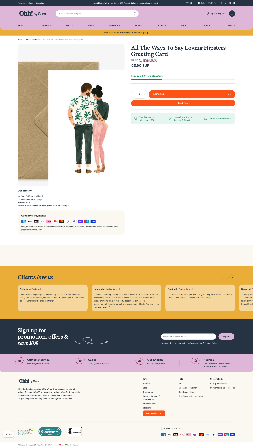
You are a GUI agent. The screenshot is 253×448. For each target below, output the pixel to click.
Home (20, 39)
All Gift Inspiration (33, 39)
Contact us (40, 3)
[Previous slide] (225, 277)
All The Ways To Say (148, 60)
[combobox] (97, 13)
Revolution (74, 445)
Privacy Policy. (211, 343)
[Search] (135, 13)
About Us (21, 3)
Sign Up (226, 336)
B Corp (30, 3)
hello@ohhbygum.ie (156, 364)
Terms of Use (196, 343)
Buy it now (183, 103)
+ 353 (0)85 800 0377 (98, 364)
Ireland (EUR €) (207, 3)
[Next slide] (232, 277)
